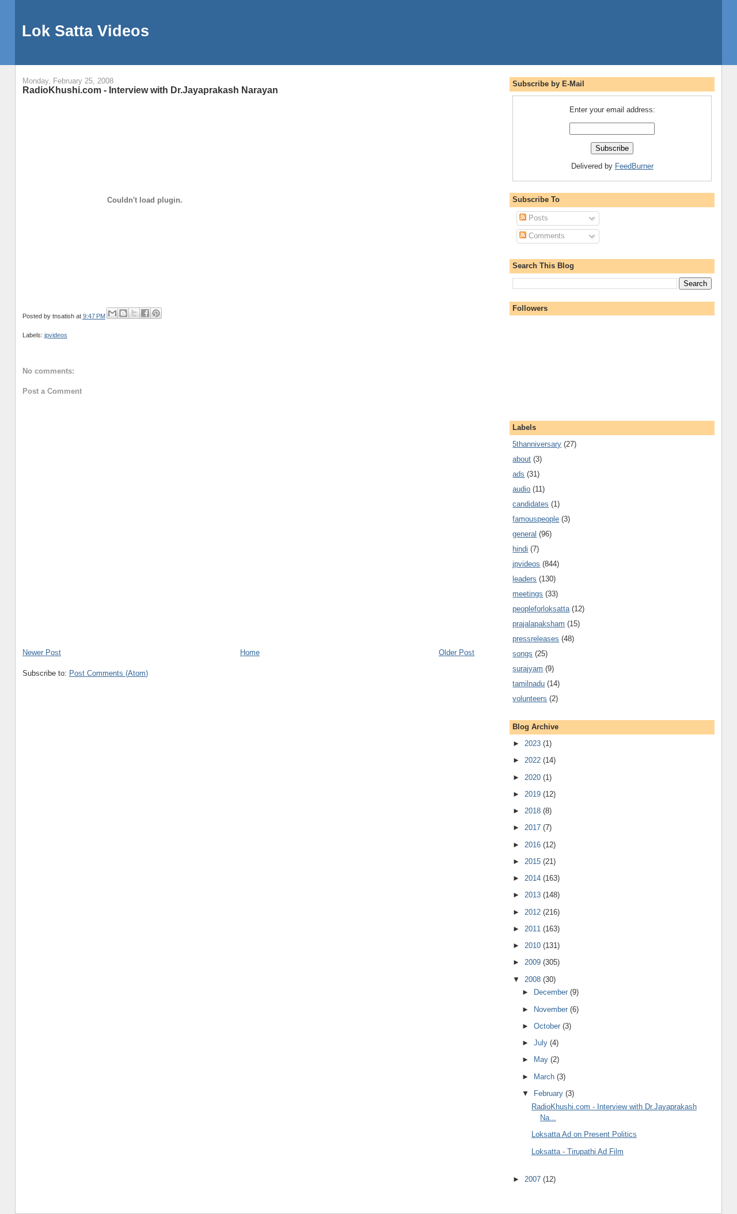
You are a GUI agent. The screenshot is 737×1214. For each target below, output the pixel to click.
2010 (534, 945)
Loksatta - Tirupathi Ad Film (577, 1151)
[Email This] (112, 313)
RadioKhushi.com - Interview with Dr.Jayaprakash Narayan (150, 90)
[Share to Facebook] (145, 313)
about (521, 459)
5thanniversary (536, 444)
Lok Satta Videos (85, 31)
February (549, 1093)
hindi (520, 549)
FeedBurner (634, 166)
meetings (527, 593)
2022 (534, 760)
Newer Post (41, 652)
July (542, 1042)
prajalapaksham (538, 623)
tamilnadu (528, 683)
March (545, 1076)
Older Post (456, 652)
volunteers (529, 698)
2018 (534, 810)
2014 (534, 878)
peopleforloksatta (540, 608)
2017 (534, 827)
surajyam (527, 668)
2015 (534, 861)
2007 (534, 1179)
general (524, 534)
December (552, 992)
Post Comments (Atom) (108, 673)
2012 (534, 912)
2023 (534, 743)
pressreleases (535, 638)
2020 (534, 777)
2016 (534, 844)
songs (522, 653)
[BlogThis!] (123, 313)
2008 (534, 979)
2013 (534, 894)
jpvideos (55, 335)
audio (521, 489)
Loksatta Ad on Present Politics (584, 1134)
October (548, 1026)
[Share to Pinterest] (156, 313)
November (552, 1009)
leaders (524, 578)
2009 (534, 962)
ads (518, 474)
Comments (545, 235)
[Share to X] (134, 313)
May (542, 1059)
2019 (534, 794)
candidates (530, 504)
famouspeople (535, 519)
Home (250, 652)
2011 (534, 928)
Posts (537, 218)
